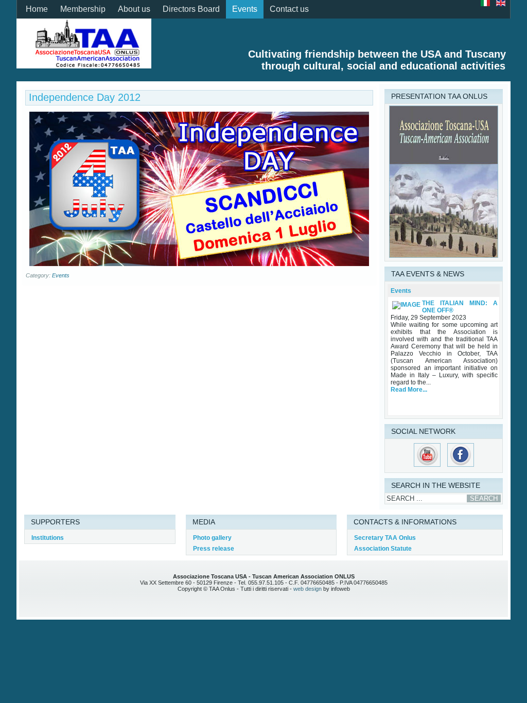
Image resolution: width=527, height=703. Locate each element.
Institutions (47, 537)
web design (307, 589)
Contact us (289, 9)
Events (244, 9)
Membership (83, 9)
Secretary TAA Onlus (385, 537)
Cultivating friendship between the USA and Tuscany (377, 54)
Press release (213, 548)
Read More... (409, 389)
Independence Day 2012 (84, 97)
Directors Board (191, 9)
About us (134, 9)
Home (37, 9)
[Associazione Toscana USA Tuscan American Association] (83, 42)
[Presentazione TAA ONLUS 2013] (443, 255)
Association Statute (383, 548)
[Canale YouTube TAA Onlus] (427, 467)
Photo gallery (212, 537)
